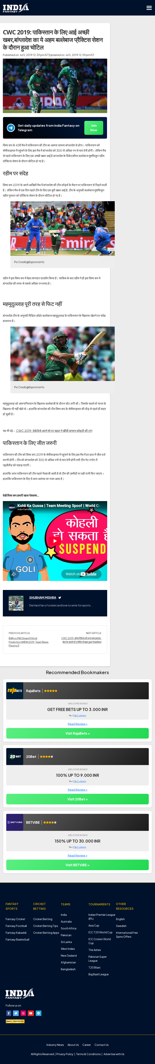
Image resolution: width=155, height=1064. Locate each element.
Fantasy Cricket (15, 919)
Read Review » (77, 724)
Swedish (121, 925)
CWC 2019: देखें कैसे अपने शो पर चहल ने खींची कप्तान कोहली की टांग (54, 431)
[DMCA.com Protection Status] (15, 1021)
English (120, 919)
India (64, 914)
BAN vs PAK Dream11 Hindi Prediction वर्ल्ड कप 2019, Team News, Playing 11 (29, 642)
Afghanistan (68, 962)
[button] (8, 1013)
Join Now (93, 127)
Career (86, 1044)
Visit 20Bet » (77, 799)
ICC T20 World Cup (100, 932)
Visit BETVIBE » (77, 865)
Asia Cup (93, 925)
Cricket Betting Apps (46, 932)
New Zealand (69, 955)
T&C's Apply (80, 715)
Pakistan (66, 935)
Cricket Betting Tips (45, 925)
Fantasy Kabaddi (16, 932)
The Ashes (94, 949)
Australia (66, 921)
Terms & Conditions (88, 1054)
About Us (73, 1044)
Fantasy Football (16, 925)
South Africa (68, 928)
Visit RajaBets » (77, 733)
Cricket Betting (42, 919)
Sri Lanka (66, 942)
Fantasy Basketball (17, 939)
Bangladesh (68, 969)
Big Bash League (98, 974)
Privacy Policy (65, 1054)
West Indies (68, 948)
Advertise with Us (113, 1054)
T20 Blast (94, 967)
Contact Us (102, 1044)
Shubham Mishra (42, 597)
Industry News (55, 1044)
